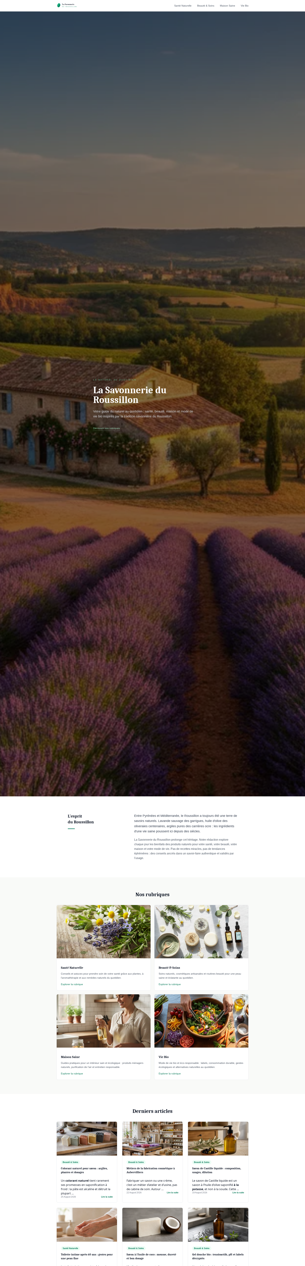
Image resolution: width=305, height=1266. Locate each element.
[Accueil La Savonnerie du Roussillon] (70, 5)
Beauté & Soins (205, 5)
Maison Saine (227, 5)
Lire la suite (107, 1197)
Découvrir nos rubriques (106, 428)
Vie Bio (245, 5)
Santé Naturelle (183, 5)
